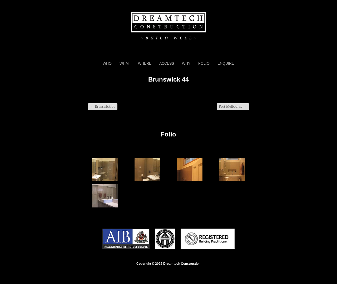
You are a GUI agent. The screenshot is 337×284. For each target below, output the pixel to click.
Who (107, 63)
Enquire (225, 63)
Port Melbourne (233, 106)
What (125, 63)
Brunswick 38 (102, 106)
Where (144, 63)
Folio (204, 63)
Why (186, 63)
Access (166, 63)
